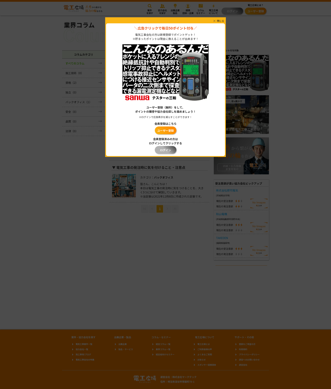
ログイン (165, 150)
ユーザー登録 (165, 130)
